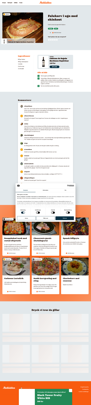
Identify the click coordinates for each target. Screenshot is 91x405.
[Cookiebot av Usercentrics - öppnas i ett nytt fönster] (68, 186)
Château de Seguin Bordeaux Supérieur (21, 42)
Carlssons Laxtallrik (14, 278)
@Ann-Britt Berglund (29, 135)
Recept (4, 2)
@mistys (26, 124)
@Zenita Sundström (28, 163)
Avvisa (26, 218)
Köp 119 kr (54, 66)
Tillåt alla (65, 218)
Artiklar (16, 2)
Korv (56, 28)
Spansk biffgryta (71, 238)
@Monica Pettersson (29, 116)
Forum (20, 2)
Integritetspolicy (84, 387)
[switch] (38, 213)
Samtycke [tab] (25, 190)
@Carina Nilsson (28, 149)
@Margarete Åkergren (29, 178)
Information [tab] (45, 190)
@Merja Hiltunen (28, 106)
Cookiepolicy (85, 389)
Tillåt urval (45, 218)
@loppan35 (27, 171)
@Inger (26, 143)
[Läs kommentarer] (49, 32)
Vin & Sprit (10, 2)
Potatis (50, 28)
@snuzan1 (26, 155)
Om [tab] (65, 190)
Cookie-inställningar (84, 391)
